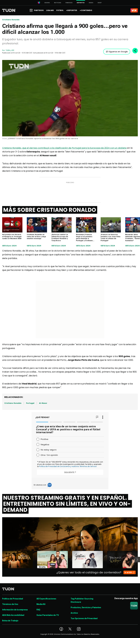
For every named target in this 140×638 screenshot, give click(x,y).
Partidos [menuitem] (39, 10)
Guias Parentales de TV (48, 615)
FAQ (38, 610)
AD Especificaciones (46, 599)
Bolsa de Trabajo (10, 621)
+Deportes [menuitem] (71, 10)
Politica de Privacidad (12, 599)
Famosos (68, 2)
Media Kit (41, 604)
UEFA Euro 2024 (9, 246)
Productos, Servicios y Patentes (86, 607)
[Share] (135, 50)
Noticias (57, 2)
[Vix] (134, 10)
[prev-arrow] (0, 559)
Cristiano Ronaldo (11, 20)
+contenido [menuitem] (86, 10)
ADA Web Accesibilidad (13, 615)
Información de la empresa (15, 610)
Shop (100, 2)
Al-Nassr (43, 403)
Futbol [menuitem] (60, 10)
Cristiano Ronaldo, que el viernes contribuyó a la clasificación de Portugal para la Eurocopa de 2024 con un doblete (64, 148)
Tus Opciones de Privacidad (84, 618)
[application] (70, 98)
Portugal (30, 403)
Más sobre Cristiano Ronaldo (49, 210)
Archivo (74, 613)
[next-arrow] (137, 559)
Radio (91, 2)
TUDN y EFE (10, 50)
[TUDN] (9, 10)
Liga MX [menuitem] (50, 10)
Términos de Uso (10, 604)
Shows (47, 2)
